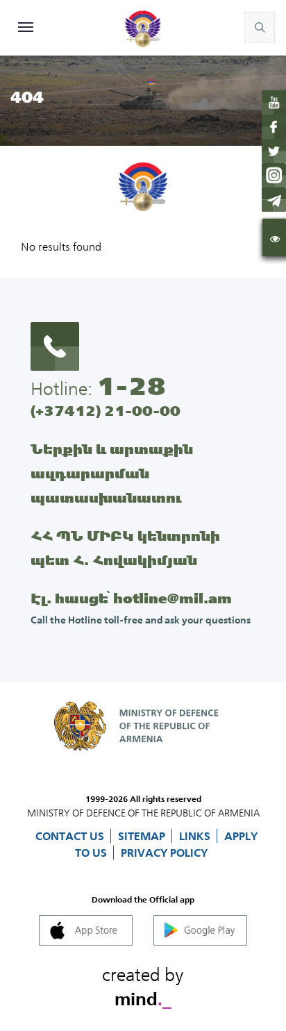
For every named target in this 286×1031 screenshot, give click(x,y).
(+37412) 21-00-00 (105, 410)
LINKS (196, 836)
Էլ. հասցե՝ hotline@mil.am (131, 598)
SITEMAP (143, 836)
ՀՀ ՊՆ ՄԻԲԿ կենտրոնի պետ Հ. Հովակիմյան (125, 548)
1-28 (131, 386)
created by (143, 984)
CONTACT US (71, 836)
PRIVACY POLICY (164, 853)
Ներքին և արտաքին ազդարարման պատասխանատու (112, 473)
